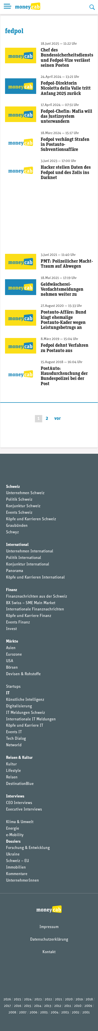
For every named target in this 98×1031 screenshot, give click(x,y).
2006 (33, 1012)
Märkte (12, 642)
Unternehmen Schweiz (25, 493)
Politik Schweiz (19, 500)
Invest (11, 629)
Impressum (49, 927)
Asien (11, 648)
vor (57, 418)
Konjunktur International (27, 564)
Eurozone (14, 655)
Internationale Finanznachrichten (35, 609)
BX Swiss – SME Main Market (30, 603)
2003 (65, 1012)
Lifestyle (13, 771)
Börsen (12, 668)
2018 (89, 999)
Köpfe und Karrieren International (35, 578)
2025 (17, 999)
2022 (48, 999)
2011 (67, 1006)
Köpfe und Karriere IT (24, 726)
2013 (47, 1006)
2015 (27, 1006)
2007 (23, 1012)
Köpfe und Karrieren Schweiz (31, 519)
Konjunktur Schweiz (23, 506)
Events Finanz (18, 622)
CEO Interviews (19, 803)
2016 (17, 1006)
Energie (12, 829)
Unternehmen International (29, 551)
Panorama (14, 571)
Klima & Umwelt (19, 822)
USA (9, 661)
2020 (69, 999)
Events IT (14, 732)
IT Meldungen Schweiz (25, 713)
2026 (7, 999)
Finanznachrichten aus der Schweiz (36, 597)
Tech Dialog (16, 739)
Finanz (11, 590)
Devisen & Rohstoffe (23, 674)
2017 (7, 1006)
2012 (57, 1006)
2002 (75, 1012)
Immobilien (16, 868)
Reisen (12, 777)
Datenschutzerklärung (49, 940)
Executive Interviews (24, 810)
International (17, 545)
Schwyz (12, 532)
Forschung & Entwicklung (28, 848)
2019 (79, 999)
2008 (12, 1012)
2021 (58, 999)
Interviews (15, 796)
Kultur (11, 764)
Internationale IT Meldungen (31, 719)
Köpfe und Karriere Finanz (28, 616)
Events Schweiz (19, 513)
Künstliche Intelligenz (25, 700)
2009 (88, 1006)
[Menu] (7, 7)
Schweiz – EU (17, 861)
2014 (37, 1006)
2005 (44, 1012)
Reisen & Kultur (19, 758)
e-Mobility (15, 835)
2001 (86, 1012)
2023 (38, 999)
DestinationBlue (20, 784)
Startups (13, 687)
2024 (27, 999)
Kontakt (49, 952)
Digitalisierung (19, 706)
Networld (14, 745)
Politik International (23, 558)
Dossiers (13, 842)
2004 (54, 1012)
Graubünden (17, 526)
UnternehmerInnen (22, 881)
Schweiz (13, 487)
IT (8, 693)
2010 (77, 1006)
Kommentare (16, 874)
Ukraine (13, 854)
